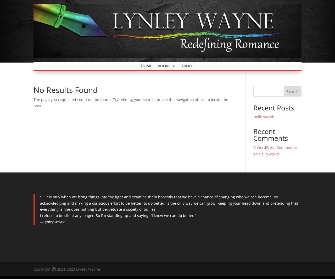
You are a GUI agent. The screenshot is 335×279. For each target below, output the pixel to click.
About (187, 66)
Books (164, 66)
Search (293, 91)
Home (146, 66)
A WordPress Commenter (275, 147)
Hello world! (263, 116)
